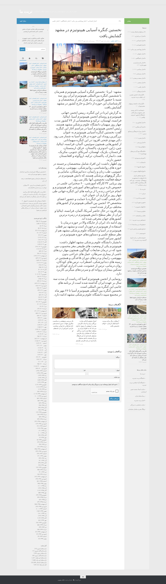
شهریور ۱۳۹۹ (42, 384)
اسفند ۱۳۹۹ (42, 371)
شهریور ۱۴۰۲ (42, 302)
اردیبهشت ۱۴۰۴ (41, 256)
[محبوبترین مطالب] (29, 58)
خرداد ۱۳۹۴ (43, 529)
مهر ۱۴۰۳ (43, 272)
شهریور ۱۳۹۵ (42, 495)
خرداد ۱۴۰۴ (43, 253)
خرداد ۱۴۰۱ (43, 336)
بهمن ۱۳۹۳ (43, 539)
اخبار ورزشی (141, 142)
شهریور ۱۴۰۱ (42, 329)
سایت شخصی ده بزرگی (137, 405)
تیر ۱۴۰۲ (44, 306)
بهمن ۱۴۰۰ (43, 345)
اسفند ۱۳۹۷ (42, 426)
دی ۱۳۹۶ (43, 458)
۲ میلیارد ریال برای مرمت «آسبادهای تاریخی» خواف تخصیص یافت (110, 323)
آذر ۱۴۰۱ (43, 322)
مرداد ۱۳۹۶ (43, 470)
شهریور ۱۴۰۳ (42, 274)
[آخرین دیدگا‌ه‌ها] (36, 58)
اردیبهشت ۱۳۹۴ (41, 532)
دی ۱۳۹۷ (43, 430)
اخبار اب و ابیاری (140, 36)
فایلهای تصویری (140, 207)
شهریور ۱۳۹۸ (42, 412)
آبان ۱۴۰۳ (43, 269)
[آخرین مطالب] (23, 58)
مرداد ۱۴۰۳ (43, 276)
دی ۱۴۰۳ (43, 265)
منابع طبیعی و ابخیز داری (40, 88)
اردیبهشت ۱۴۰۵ (41, 230)
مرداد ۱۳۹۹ (43, 387)
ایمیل (118, 370)
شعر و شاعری (140, 198)
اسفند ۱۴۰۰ (42, 343)
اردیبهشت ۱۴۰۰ (41, 366)
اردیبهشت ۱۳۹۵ (41, 504)
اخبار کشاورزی (140, 122)
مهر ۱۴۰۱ (43, 327)
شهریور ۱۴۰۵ (42, 221)
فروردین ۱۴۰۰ (42, 368)
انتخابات (142, 162)
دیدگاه (117, 357)
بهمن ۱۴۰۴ (43, 235)
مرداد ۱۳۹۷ (43, 442)
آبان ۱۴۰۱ (43, 325)
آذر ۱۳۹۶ (43, 460)
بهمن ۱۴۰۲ (43, 290)
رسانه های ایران (140, 396)
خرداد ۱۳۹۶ (43, 474)
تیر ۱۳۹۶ (44, 472)
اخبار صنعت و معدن (139, 78)
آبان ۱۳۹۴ (43, 518)
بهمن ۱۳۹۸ (43, 401)
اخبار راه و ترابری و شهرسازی (135, 318)
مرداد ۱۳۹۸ (43, 414)
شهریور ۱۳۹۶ (42, 467)
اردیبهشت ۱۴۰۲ (41, 311)
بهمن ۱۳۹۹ (43, 373)
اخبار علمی (55, 21)
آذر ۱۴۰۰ (43, 350)
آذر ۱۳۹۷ (43, 433)
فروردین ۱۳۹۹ (42, 396)
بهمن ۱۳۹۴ (43, 511)
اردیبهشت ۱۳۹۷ (41, 449)
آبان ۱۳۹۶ (43, 463)
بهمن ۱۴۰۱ (43, 318)
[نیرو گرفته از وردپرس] (73, 580)
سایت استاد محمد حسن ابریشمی (138, 391)
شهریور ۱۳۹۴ (42, 522)
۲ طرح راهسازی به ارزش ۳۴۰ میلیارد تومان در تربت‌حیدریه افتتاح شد (37, 109)
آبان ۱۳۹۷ (43, 435)
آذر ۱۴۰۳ (43, 267)
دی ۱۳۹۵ (43, 486)
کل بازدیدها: (42, 565)
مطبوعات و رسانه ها (37, 69)
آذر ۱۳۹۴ (43, 516)
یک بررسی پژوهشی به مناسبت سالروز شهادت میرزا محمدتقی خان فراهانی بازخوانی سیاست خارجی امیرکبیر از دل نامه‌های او (63, 326)
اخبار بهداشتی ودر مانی (79, 21)
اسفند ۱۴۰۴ (42, 233)
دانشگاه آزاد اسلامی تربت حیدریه (137, 384)
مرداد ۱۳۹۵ (43, 497)
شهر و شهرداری (140, 202)
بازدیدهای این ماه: (41, 560)
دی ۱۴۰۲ (43, 292)
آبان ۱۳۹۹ (43, 380)
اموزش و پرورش (140, 158)
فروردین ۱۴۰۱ (42, 341)
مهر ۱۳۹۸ (43, 410)
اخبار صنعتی (39, 67)
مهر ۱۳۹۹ (43, 382)
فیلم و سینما (141, 211)
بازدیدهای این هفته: (40, 558)
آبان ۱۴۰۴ (43, 242)
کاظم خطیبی (114, 41)
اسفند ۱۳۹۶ (42, 453)
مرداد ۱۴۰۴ (43, 249)
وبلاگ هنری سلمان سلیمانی (136, 409)
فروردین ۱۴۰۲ (42, 313)
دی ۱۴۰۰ (43, 348)
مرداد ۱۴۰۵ (43, 223)
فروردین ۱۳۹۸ (42, 424)
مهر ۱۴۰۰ (43, 355)
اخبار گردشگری (140, 127)
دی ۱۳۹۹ (43, 375)
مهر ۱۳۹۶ (43, 465)
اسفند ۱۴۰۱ (42, 315)
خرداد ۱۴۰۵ (43, 228)
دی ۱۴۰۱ (43, 320)
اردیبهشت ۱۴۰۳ (41, 283)
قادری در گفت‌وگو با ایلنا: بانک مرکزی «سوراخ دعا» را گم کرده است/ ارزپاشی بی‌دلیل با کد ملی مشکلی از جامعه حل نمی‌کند (37, 127)
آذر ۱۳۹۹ (43, 378)
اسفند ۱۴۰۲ (42, 288)
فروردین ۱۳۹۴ (42, 534)
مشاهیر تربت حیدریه (139, 220)
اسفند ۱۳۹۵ (42, 481)
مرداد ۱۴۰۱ (43, 332)
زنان (143, 194)
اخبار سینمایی (140, 74)
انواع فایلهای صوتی (139, 171)
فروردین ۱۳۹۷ (42, 451)
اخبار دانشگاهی (65, 21)
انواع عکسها (141, 167)
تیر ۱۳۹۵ (44, 499)
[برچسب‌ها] (43, 58)
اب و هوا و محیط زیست (40, 82)
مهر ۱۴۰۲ (43, 299)
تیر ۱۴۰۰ (44, 361)
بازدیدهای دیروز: (41, 553)
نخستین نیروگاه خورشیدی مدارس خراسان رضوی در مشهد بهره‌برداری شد (38, 74)
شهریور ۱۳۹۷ (42, 440)
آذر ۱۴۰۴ (43, 240)
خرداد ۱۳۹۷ (43, 447)
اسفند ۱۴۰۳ (42, 260)
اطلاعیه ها (142, 147)
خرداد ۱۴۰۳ (43, 281)
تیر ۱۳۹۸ (44, 417)
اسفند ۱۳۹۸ (42, 398)
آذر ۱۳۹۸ (43, 405)
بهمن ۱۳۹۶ (43, 456)
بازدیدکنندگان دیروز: (40, 555)
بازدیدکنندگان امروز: (40, 551)
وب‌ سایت (117, 377)
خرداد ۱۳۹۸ (43, 419)
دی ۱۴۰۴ (43, 237)
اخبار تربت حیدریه (139, 400)
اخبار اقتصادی (35, 63)
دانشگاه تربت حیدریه (138, 378)
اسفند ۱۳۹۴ (42, 509)
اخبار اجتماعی (92, 21)
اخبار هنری (141, 138)
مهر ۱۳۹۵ (43, 493)
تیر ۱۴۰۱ (44, 334)
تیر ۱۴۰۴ (44, 251)
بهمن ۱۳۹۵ (43, 483)
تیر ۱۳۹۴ (44, 527)
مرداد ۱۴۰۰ (43, 359)
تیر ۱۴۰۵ (44, 226)
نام (84, 370)
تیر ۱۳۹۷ (44, 444)
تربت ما (26, 11)
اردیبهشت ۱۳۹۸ (41, 421)
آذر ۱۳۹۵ (43, 488)
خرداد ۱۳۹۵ (43, 502)
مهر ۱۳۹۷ (43, 437)
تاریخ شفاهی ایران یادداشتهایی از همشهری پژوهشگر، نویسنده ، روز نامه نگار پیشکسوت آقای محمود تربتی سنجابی (138, 180)
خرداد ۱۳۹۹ (43, 391)
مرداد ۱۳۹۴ (43, 525)
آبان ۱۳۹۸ (43, 407)
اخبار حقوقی (32, 84)
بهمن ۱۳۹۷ (43, 428)
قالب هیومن (61, 580)
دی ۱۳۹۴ (43, 513)
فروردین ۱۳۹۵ (42, 506)
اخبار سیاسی (37, 102)
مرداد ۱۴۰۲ (43, 304)
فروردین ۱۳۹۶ (42, 479)
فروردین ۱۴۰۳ (42, 286)
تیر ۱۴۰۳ (44, 279)
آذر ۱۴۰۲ (43, 295)
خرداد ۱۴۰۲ (43, 309)
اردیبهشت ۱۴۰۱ (41, 338)
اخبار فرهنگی (36, 141)
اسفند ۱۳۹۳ (42, 536)
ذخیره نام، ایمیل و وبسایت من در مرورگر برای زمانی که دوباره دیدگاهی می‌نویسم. (94, 384)
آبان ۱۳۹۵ (43, 490)
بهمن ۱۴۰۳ (43, 263)
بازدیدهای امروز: (41, 549)
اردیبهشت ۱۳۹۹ (41, 394)
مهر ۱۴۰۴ (43, 244)
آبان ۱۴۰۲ (43, 297)
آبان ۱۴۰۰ (43, 352)
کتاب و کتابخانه (140, 216)
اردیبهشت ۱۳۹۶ (41, 476)
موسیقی (142, 233)
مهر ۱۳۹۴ (43, 520)
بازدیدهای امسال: (41, 562)
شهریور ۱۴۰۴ (42, 246)
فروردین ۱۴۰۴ (42, 258)
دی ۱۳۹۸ (43, 403)
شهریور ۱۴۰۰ (42, 357)
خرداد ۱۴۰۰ (43, 364)
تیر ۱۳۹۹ (44, 389)
